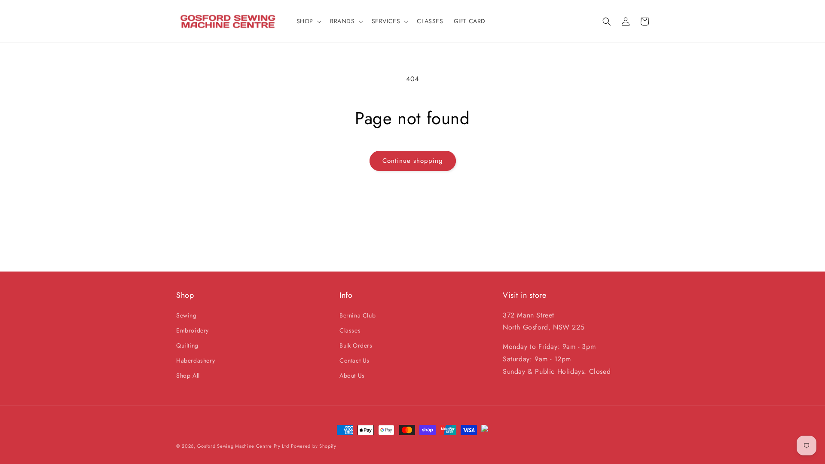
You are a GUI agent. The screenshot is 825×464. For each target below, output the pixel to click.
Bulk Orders (356, 345)
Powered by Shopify (313, 446)
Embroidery (192, 330)
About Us (352, 375)
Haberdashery (195, 360)
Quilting (187, 345)
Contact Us (354, 360)
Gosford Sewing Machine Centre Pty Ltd (243, 446)
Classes (350, 330)
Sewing (186, 315)
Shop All (188, 375)
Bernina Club (357, 315)
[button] (308, 21)
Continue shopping (412, 160)
